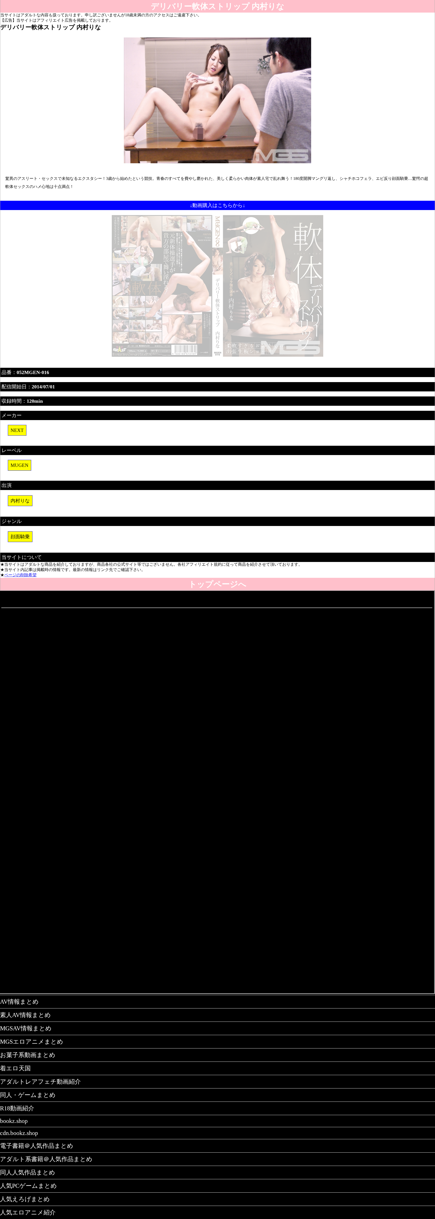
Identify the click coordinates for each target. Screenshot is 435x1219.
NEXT (17, 430)
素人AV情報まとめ (25, 1015)
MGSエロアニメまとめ (31, 1041)
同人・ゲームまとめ (28, 1095)
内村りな (20, 500)
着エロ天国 (15, 1068)
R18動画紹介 (17, 1108)
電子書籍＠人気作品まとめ (36, 1146)
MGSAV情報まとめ (26, 1028)
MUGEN (19, 465)
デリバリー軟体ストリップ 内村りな (217, 6)
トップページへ (217, 584)
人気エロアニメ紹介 (28, 1212)
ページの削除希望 (20, 575)
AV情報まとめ (19, 1001)
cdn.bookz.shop (19, 1133)
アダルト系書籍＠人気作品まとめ (46, 1159)
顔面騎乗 (20, 536)
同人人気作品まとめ (27, 1172)
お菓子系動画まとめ (27, 1055)
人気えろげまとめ (25, 1199)
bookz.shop (14, 1121)
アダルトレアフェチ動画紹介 (40, 1081)
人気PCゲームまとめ (28, 1186)
